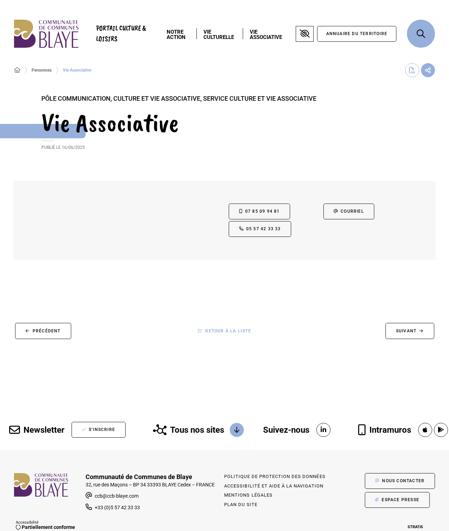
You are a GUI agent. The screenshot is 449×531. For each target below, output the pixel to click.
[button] (421, 34)
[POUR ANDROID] (441, 430)
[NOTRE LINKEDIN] (323, 430)
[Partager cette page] (428, 70)
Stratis (415, 527)
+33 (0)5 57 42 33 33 (117, 507)
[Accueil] (17, 70)
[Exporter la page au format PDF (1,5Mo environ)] (412, 70)
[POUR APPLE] (425, 430)
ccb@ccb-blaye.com (116, 496)
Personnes (42, 70)
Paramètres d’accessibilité (305, 34)
